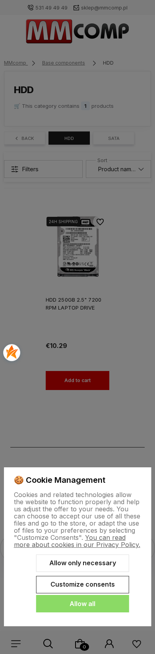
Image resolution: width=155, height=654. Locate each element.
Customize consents (82, 584)
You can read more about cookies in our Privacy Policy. (77, 541)
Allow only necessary (82, 563)
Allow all (82, 604)
